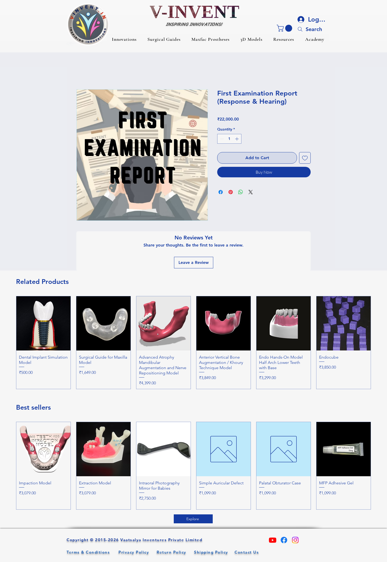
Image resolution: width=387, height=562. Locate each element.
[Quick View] (43, 323)
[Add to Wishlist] (305, 158)
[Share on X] (250, 192)
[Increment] (237, 138)
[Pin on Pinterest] (230, 192)
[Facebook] (284, 540)
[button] (124, 39)
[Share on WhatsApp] (240, 192)
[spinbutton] (229, 138)
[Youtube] (272, 540)
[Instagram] (295, 540)
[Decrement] (221, 138)
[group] (193, 342)
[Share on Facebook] (220, 192)
